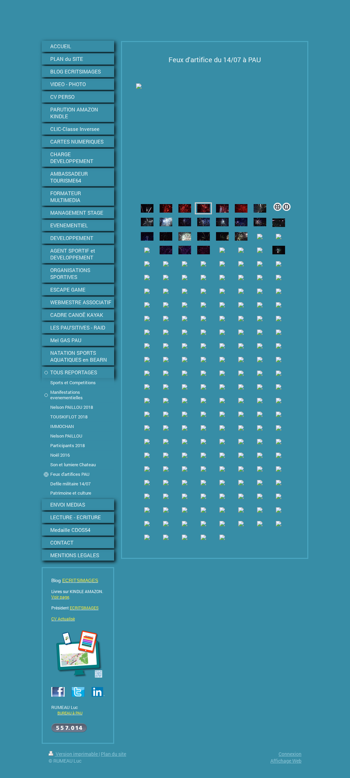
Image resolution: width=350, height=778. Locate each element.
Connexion (290, 754)
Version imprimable (77, 754)
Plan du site (113, 754)
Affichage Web (285, 760)
